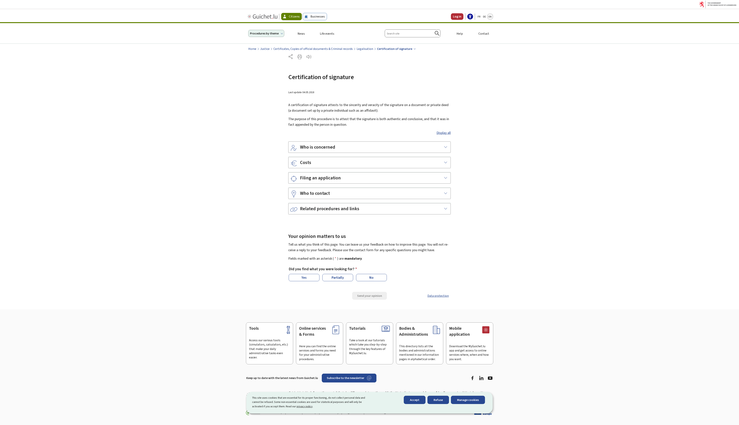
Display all (443, 133)
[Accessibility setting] (470, 17)
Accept (414, 400)
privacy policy (305, 406)
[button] (299, 56)
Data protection (438, 296)
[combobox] (413, 33)
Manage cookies (468, 400)
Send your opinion (369, 296)
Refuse (438, 400)
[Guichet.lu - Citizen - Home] (262, 16)
